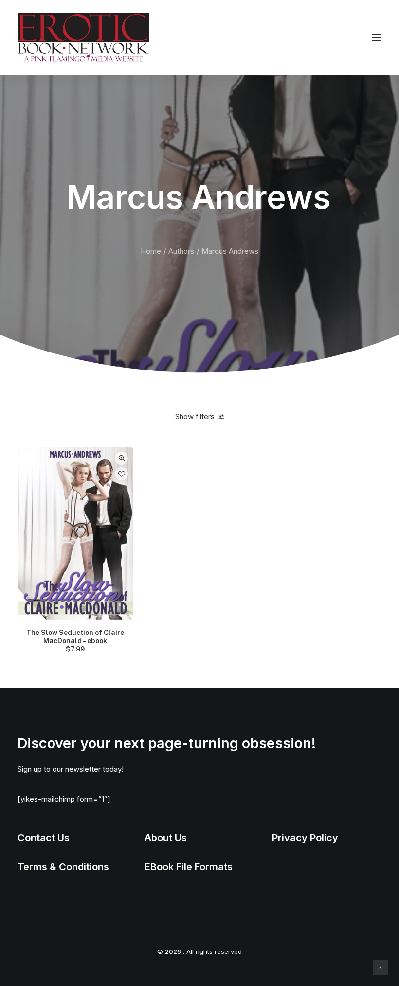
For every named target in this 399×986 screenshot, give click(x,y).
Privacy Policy (305, 838)
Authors (181, 251)
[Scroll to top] (380, 966)
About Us (166, 838)
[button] (376, 37)
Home (151, 251)
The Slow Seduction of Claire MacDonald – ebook (75, 641)
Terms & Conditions (63, 867)
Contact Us (44, 838)
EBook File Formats (189, 867)
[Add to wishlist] (121, 473)
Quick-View (121, 458)
